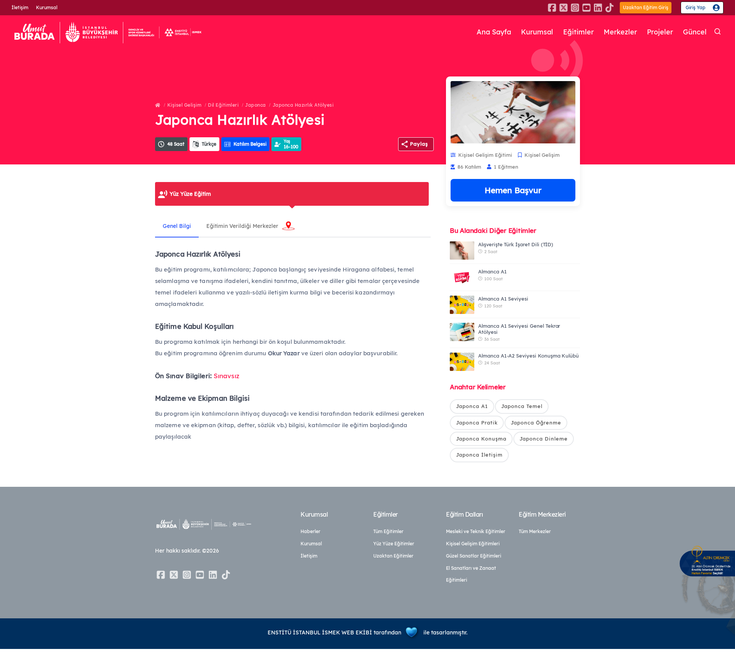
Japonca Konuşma (481, 439)
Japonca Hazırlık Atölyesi (303, 105)
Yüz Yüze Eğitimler (393, 543)
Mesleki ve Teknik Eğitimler (475, 531)
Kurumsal (46, 7)
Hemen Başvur (513, 190)
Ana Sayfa (494, 32)
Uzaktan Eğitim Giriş (645, 7)
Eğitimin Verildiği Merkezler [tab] (242, 226)
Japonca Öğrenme (536, 422)
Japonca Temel (521, 406)
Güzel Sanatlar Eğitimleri (473, 556)
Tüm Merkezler (535, 531)
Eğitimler (578, 32)
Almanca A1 (492, 271)
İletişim (19, 7)
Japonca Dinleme (543, 439)
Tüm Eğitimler (388, 531)
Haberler (310, 531)
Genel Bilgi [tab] (177, 226)
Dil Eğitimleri (223, 105)
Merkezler (620, 32)
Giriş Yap (696, 7)
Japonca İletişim (479, 455)
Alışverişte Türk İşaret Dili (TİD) (515, 244)
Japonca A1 (472, 406)
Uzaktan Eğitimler (393, 556)
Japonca (255, 105)
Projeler (660, 32)
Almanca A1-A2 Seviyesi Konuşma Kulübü (528, 356)
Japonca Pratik (477, 422)
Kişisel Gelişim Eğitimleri (473, 543)
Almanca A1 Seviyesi (503, 299)
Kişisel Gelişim (184, 105)
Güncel (695, 32)
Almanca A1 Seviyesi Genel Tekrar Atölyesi (519, 329)
